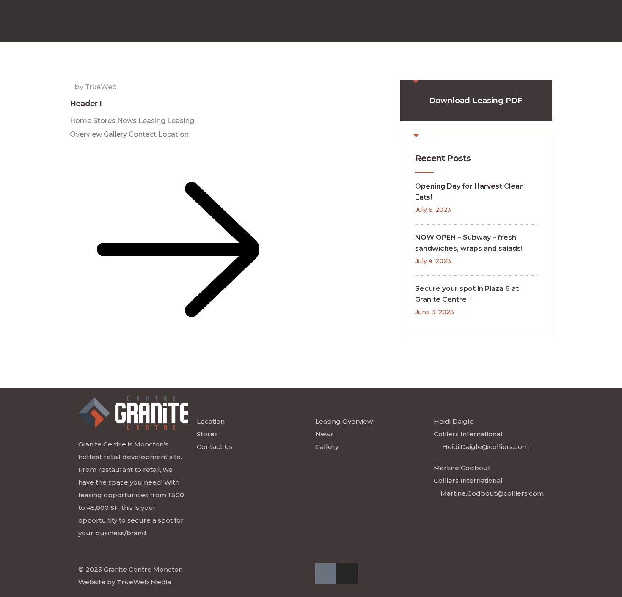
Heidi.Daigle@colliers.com (485, 447)
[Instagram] (347, 573)
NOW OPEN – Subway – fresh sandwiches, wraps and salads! (469, 242)
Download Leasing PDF (476, 100)
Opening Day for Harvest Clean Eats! (469, 191)
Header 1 (86, 103)
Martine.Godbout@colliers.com (492, 493)
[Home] (133, 413)
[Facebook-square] (325, 573)
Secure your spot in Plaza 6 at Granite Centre (467, 294)
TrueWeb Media (144, 582)
